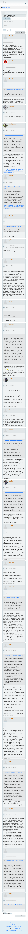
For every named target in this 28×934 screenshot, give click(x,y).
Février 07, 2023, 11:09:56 (11, 724)
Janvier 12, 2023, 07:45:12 (11, 415)
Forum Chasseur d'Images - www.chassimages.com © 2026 (14, 923)
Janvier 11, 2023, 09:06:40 (8, 42)
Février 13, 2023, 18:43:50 (11, 856)
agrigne (11, 35)
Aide (7, 926)
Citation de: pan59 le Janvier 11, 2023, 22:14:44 (13, 440)
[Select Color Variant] (25, 3)
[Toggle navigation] (5, 2)
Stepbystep (12, 124)
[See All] (3, 13)
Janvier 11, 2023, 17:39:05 (10, 245)
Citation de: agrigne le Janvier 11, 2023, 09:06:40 (14, 135)
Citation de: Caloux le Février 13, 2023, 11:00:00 (14, 860)
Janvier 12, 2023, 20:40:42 (11, 487)
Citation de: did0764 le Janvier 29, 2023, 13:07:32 (14, 655)
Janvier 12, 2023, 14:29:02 (11, 435)
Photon (11, 60)
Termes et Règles (13, 926)
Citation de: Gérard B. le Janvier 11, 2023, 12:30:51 (14, 226)
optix (10, 240)
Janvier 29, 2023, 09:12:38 (11, 568)
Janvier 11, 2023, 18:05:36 (10, 265)
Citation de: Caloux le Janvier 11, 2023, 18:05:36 (14, 335)
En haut (4, 913)
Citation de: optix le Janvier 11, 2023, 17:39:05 (13, 312)
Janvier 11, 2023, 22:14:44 (11, 385)
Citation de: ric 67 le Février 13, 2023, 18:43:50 (13, 904)
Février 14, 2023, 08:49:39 (11, 900)
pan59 (11, 378)
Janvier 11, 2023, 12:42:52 (10, 130)
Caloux (11, 259)
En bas (4, 30)
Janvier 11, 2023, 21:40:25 (10, 307)
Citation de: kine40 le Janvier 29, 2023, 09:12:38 (13, 597)
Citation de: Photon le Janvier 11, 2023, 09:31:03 (14, 89)
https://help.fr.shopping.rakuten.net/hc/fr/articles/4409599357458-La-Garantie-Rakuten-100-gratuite (13, 171)
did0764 (11, 586)
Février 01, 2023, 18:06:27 (11, 650)
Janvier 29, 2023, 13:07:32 (11, 593)
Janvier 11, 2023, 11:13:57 (10, 85)
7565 (10, 644)
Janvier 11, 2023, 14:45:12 (10, 182)
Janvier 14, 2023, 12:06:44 (11, 532)
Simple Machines (19, 931)
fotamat (11, 562)
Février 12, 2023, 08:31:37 (11, 767)
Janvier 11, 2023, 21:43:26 (11, 330)
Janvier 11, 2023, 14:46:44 (10, 221)
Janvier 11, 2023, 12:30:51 (10, 112)
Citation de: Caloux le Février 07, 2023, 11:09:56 (14, 772)
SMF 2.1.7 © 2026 (10, 931)
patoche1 (11, 409)
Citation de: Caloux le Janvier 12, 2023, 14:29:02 (14, 492)
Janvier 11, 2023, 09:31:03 (10, 67)
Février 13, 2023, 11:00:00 (11, 814)
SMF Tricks (17, 929)
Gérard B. (11, 106)
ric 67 (10, 849)
